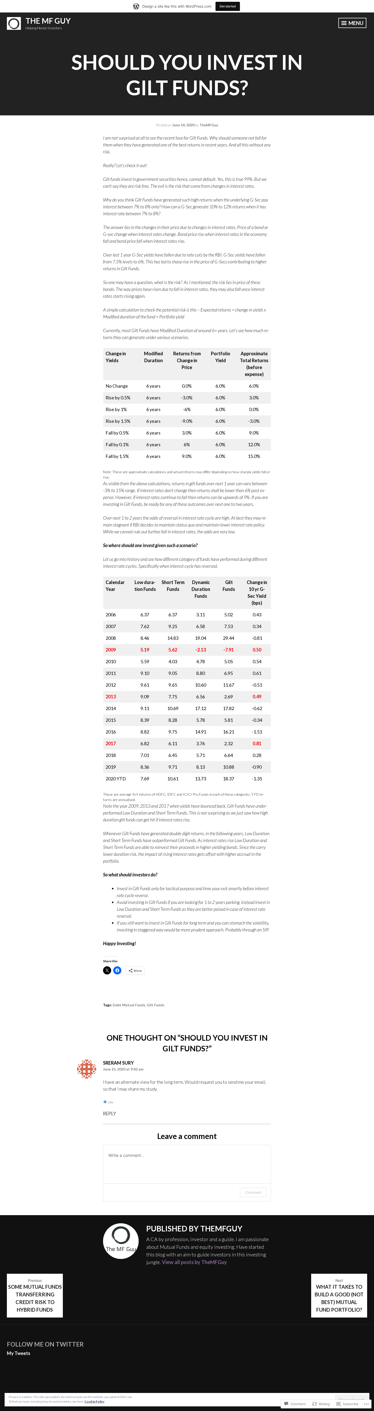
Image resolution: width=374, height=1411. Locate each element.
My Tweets (18, 1353)
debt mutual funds (129, 1005)
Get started (228, 6)
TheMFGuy (208, 125)
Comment (253, 1192)
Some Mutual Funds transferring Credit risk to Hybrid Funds (35, 1295)
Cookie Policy (94, 1401)
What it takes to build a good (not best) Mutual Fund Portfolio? (339, 1295)
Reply (109, 1113)
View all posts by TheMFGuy (194, 1262)
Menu (355, 23)
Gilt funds (155, 1005)
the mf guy (48, 20)
